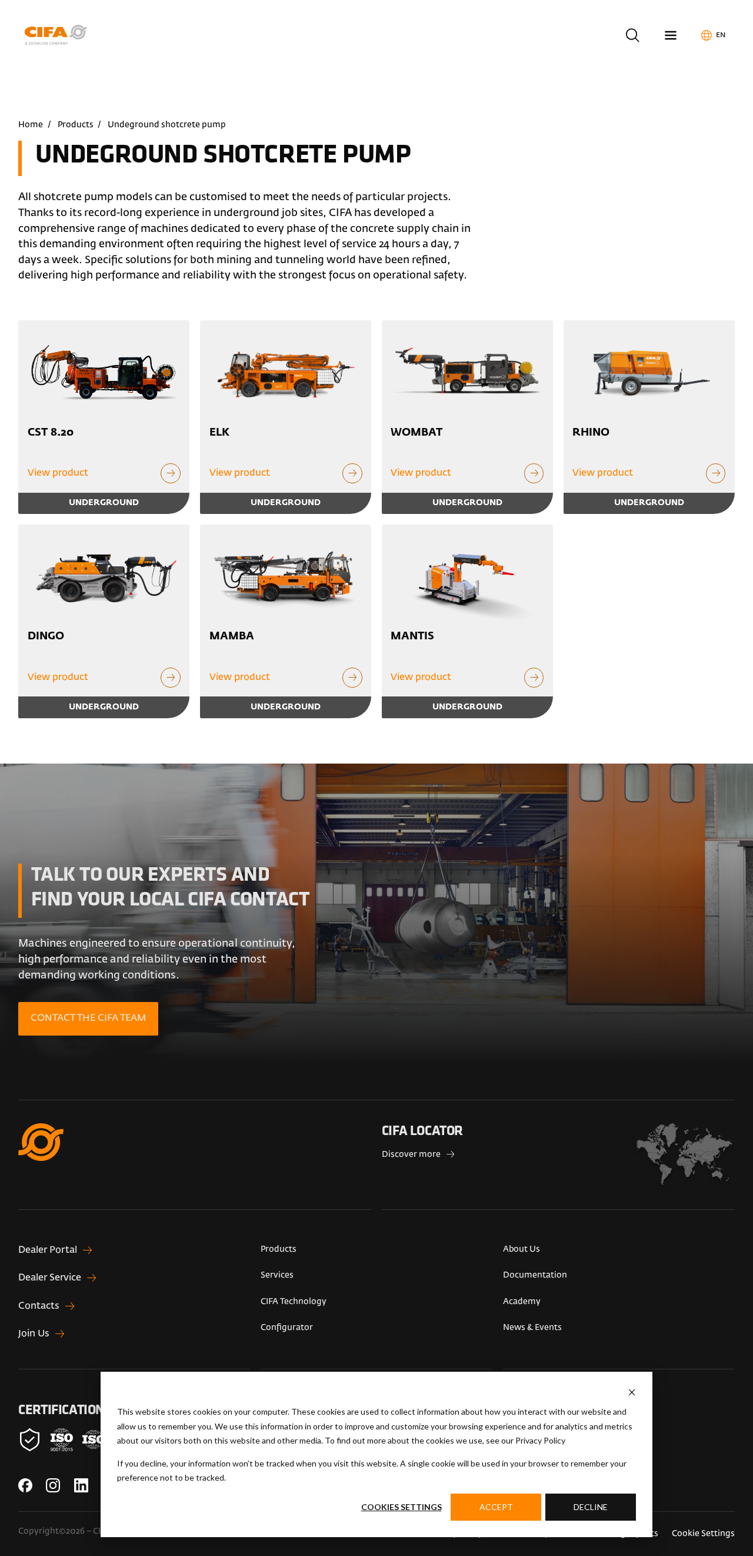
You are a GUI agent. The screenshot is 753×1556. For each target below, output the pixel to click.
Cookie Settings (703, 1534)
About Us (521, 1249)
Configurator (287, 1327)
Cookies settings (401, 1507)
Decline (591, 1507)
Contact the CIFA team (88, 1018)
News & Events (532, 1327)
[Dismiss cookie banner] (632, 1392)
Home (30, 125)
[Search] (632, 35)
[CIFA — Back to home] (57, 35)
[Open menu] (670, 35)
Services (277, 1275)
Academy (522, 1302)
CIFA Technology (293, 1302)
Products (76, 125)
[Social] (25, 1485)
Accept (496, 1507)
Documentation (535, 1275)
